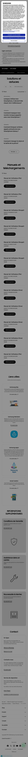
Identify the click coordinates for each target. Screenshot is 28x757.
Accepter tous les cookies (14, 34)
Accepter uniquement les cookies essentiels (14, 37)
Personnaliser (14, 40)
